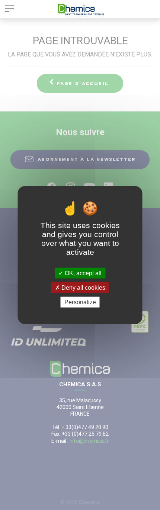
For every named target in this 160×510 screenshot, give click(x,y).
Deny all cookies (82, 287)
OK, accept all (82, 273)
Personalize (80, 302)
